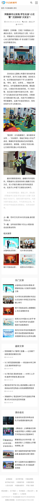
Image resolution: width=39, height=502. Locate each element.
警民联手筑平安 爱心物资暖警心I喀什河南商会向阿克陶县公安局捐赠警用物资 (20, 386)
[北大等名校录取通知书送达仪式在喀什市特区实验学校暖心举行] (27, 243)
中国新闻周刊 (19, 485)
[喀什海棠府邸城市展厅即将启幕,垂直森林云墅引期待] (8, 454)
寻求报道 (22, 491)
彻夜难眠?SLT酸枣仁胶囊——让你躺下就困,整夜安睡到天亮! (20, 352)
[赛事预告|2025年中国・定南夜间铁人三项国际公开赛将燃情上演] (8, 443)
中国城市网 (20, 482)
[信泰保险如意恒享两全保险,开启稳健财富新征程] (8, 421)
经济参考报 (19, 479)
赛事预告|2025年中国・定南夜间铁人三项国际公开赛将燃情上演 (25, 443)
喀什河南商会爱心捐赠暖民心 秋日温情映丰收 (25, 309)
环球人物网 (30, 485)
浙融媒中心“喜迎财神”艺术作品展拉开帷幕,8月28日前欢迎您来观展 (20, 398)
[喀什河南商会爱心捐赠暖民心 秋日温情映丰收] (11, 259)
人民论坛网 (9, 485)
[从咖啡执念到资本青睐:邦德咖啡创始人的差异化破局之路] (11, 243)
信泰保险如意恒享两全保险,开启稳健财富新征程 (24, 419)
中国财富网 (30, 482)
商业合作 (30, 491)
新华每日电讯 (9, 482)
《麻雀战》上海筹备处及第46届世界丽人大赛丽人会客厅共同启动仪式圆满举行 (25, 431)
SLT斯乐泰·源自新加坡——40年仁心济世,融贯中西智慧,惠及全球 (19, 375)
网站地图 (4, 491)
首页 (2, 8)
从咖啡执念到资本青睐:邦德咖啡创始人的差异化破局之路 (25, 288)
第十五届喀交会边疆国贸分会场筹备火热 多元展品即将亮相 (25, 465)
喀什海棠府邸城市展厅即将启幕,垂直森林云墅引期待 (25, 452)
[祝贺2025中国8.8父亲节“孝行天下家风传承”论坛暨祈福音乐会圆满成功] (27, 259)
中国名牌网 (29, 479)
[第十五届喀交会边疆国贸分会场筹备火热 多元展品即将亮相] (8, 465)
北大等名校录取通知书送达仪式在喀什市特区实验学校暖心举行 (25, 300)
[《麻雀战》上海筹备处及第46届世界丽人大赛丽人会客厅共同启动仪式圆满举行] (8, 431)
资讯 (15, 8)
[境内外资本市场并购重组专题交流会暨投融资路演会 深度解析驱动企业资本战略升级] (8, 333)
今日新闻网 (19, 2)
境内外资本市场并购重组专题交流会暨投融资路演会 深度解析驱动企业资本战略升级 (25, 333)
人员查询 (23, 494)
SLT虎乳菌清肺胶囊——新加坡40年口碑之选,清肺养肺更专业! (20, 364)
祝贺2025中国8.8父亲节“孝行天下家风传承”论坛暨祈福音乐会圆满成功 (25, 322)
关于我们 (13, 491)
